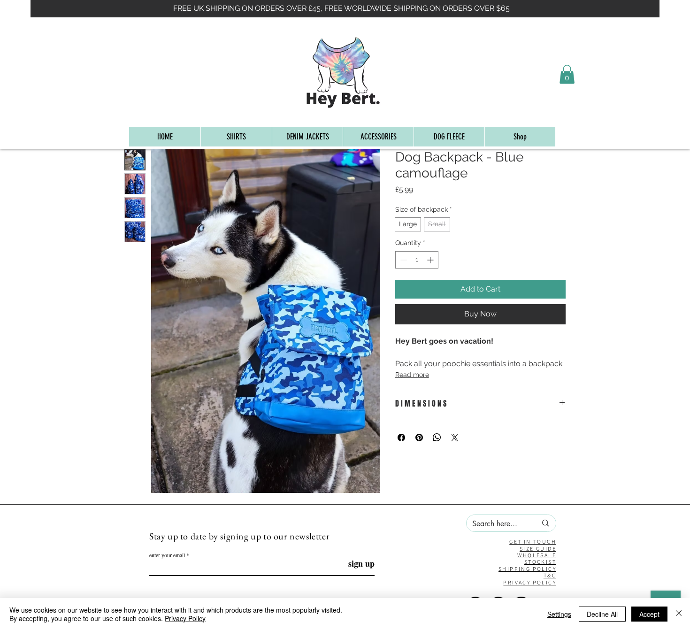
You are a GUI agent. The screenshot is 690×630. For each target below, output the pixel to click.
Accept (649, 614)
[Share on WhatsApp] (437, 437)
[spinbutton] (416, 260)
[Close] (678, 614)
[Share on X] (454, 437)
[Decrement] (402, 260)
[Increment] (431, 260)
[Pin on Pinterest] (419, 437)
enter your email (167, 555)
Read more (412, 374)
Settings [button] (559, 614)
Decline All (602, 614)
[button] (567, 74)
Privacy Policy (185, 618)
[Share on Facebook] (401, 437)
